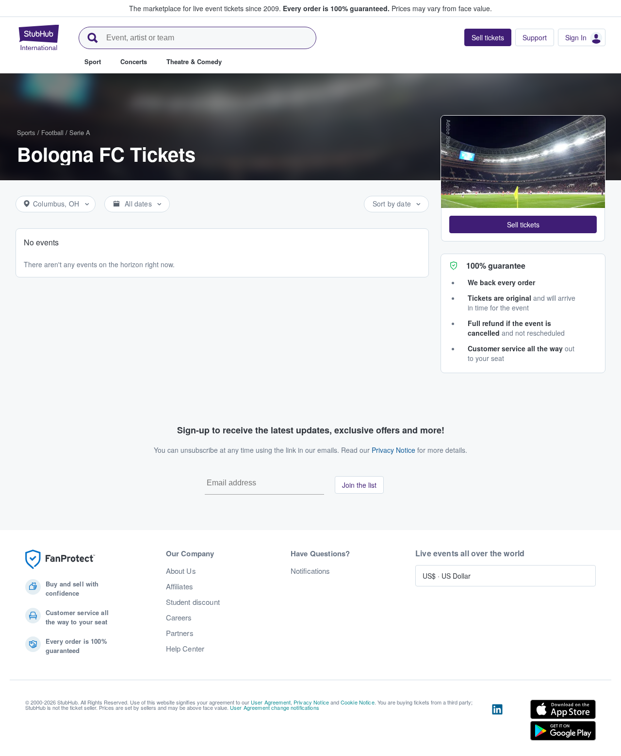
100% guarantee (495, 265)
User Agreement (271, 702)
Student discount (193, 602)
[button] (523, 224)
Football (52, 132)
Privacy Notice (393, 450)
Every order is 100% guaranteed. (336, 8)
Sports (26, 132)
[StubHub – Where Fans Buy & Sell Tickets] (39, 37)
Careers (179, 617)
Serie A (79, 132)
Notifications (310, 571)
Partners (180, 633)
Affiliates (179, 586)
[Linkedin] (497, 722)
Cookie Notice (358, 702)
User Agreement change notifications (274, 707)
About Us (181, 571)
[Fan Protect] (60, 559)
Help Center (185, 649)
